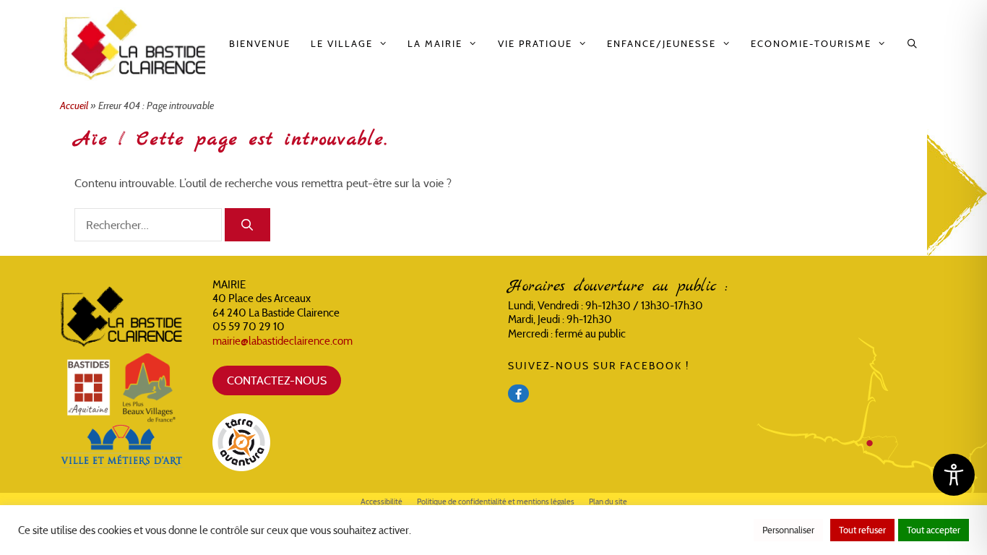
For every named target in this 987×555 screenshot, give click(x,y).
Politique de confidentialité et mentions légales (495, 501)
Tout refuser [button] (862, 530)
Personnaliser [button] (788, 530)
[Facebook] (518, 393)
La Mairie (435, 44)
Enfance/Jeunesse (661, 44)
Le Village (342, 44)
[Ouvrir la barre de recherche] (913, 44)
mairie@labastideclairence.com (282, 341)
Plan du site (608, 501)
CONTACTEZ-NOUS (277, 380)
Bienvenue (259, 44)
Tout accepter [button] (933, 530)
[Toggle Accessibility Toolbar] (953, 474)
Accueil (74, 105)
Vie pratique (535, 44)
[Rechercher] (247, 224)
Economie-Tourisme (811, 44)
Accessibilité (381, 501)
